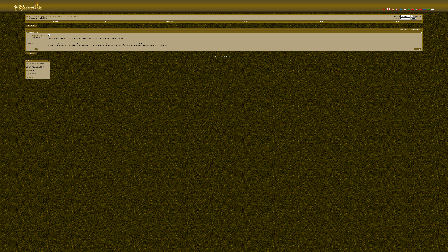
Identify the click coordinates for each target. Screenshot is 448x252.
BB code (28, 70)
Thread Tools (403, 29)
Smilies (28, 72)
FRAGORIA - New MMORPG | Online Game (41, 16)
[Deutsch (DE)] (384, 10)
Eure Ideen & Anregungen (71, 16)
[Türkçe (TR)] (420, 10)
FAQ (105, 21)
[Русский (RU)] (424, 10)
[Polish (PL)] (412, 10)
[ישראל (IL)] (432, 10)
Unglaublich (36, 35)
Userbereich (58, 16)
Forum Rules (30, 77)
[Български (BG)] (428, 10)
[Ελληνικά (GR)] (400, 10)
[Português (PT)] (416, 10)
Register (55, 21)
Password (396, 18)
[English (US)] (388, 10)
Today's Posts (324, 21)
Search (396, 21)
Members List (169, 21)
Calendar (245, 21)
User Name (396, 16)
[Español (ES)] (393, 10)
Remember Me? (417, 16)
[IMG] (27, 73)
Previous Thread (220, 57)
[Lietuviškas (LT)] (408, 10)
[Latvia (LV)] (404, 10)
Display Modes (415, 29)
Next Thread (229, 57)
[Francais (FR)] (397, 10)
